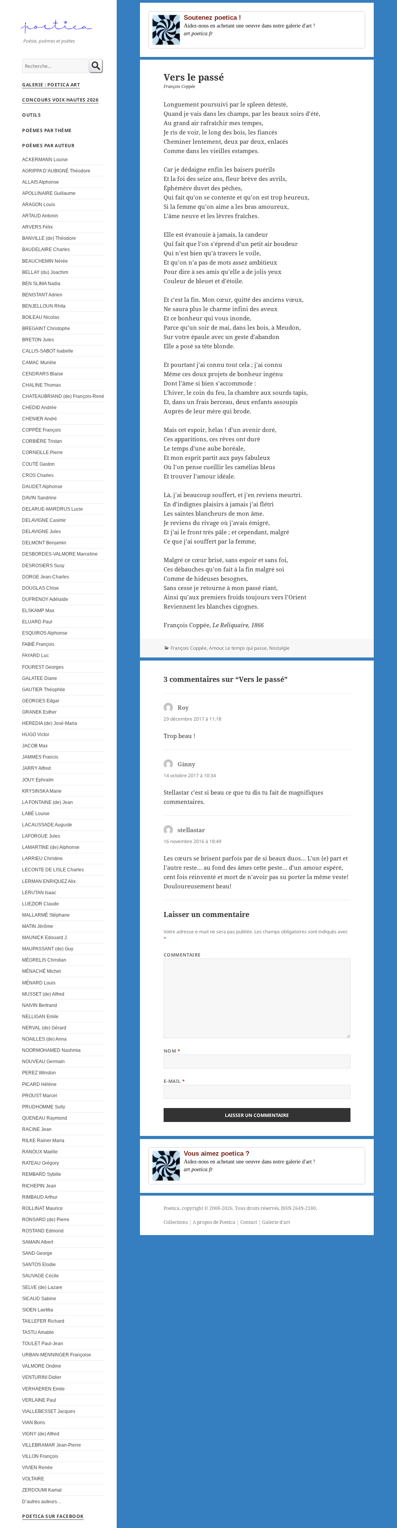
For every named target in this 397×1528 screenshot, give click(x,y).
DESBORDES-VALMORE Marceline (60, 553)
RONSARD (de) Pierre (45, 1219)
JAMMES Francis (40, 756)
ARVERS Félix (37, 226)
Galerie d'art (276, 1222)
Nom (172, 1051)
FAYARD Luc (35, 655)
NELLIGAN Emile (40, 1016)
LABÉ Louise (36, 813)
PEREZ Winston (39, 1072)
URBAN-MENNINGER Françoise (56, 1354)
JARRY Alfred (36, 768)
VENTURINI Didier (41, 1377)
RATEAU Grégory (40, 1162)
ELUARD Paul (37, 621)
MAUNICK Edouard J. (45, 937)
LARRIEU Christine (42, 858)
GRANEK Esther (39, 711)
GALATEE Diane (39, 678)
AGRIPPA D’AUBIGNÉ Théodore (56, 170)
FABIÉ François (38, 644)
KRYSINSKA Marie (42, 790)
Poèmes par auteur (48, 145)
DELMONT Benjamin (44, 542)
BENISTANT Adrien (42, 294)
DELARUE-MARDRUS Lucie (52, 508)
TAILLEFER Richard (43, 1320)
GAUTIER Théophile (43, 689)
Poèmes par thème (47, 130)
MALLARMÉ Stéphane (46, 914)
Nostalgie (279, 648)
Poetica (172, 1208)
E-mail (174, 1081)
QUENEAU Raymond (44, 1117)
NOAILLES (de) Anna (44, 1038)
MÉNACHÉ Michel (41, 971)
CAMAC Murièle (39, 362)
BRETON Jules (38, 339)
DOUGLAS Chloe (40, 587)
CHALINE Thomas (41, 384)
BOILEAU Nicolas (40, 317)
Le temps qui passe (246, 648)
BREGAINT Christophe (46, 328)
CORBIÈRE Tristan (42, 441)
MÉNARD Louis (38, 982)
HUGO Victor (35, 734)
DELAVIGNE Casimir (44, 520)
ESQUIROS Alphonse (44, 632)
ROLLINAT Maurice (42, 1208)
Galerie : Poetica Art (51, 84)
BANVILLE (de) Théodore (49, 238)
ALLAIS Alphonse (40, 181)
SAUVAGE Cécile (40, 1275)
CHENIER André (39, 418)
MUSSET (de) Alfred (43, 993)
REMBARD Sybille (41, 1174)
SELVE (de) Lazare (42, 1287)
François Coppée (189, 648)
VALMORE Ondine (41, 1365)
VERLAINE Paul (39, 1399)
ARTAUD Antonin (40, 215)
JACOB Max (35, 745)
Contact (248, 1222)
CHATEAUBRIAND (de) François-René (63, 396)
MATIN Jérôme (37, 926)
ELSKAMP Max (38, 610)
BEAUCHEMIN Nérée (45, 260)
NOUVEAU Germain (43, 1061)
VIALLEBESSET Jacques (48, 1411)
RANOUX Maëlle (40, 1151)
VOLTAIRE (33, 1478)
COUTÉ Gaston (38, 463)
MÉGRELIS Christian (44, 959)
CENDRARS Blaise (42, 373)
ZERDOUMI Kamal (42, 1489)
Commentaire (182, 955)
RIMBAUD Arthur (39, 1196)
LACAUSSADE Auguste (47, 824)
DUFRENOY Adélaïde (45, 599)
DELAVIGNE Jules (41, 531)
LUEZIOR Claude (40, 903)
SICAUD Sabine (39, 1298)
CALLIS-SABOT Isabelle (47, 350)
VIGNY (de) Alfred (40, 1433)
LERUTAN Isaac (39, 892)
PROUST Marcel (39, 1095)
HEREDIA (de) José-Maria (49, 723)
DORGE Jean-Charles (45, 576)
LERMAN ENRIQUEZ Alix (49, 881)
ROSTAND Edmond (43, 1230)
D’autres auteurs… (42, 1501)
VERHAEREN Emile (43, 1388)
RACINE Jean (37, 1129)
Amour (216, 648)
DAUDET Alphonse (42, 486)
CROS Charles (38, 475)
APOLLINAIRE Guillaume (49, 193)
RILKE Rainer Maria (43, 1140)
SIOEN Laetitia (37, 1309)
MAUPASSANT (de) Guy (47, 948)
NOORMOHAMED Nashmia (51, 1050)
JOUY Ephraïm (38, 779)
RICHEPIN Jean (39, 1185)
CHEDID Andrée (39, 407)
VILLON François (40, 1456)
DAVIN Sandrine (39, 497)
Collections (176, 1222)
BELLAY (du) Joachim (45, 272)
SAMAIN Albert (37, 1241)
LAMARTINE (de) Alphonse (50, 847)
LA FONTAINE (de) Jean (47, 802)
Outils (31, 115)
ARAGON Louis (38, 204)
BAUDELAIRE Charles (46, 249)
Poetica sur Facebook (53, 1516)
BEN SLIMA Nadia (41, 283)
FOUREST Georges (43, 666)
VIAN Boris (33, 1422)
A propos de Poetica (214, 1222)
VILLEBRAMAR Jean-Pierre (51, 1444)
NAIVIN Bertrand (39, 1005)
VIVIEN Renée (37, 1467)
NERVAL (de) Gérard (44, 1027)
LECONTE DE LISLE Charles (53, 869)
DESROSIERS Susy (43, 565)
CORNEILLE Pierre (42, 452)
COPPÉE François (41, 429)
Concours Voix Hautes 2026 (60, 99)
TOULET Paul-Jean (42, 1343)
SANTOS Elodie (39, 1264)
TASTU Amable (38, 1332)
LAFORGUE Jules (41, 835)
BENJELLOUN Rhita (44, 305)
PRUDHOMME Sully (43, 1106)
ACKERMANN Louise (45, 159)
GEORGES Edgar (40, 700)
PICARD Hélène (39, 1084)
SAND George (37, 1253)
